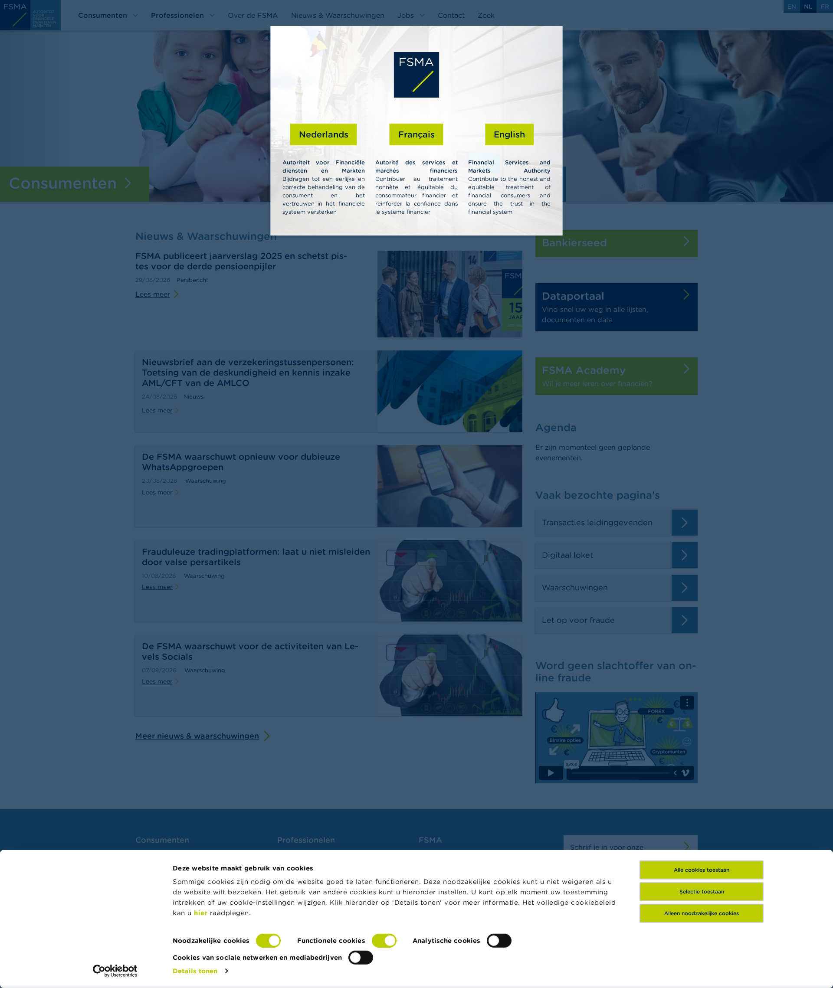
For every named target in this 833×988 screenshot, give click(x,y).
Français (416, 134)
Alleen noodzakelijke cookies (701, 913)
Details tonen (195, 971)
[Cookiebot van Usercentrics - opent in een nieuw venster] (115, 971)
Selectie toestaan (701, 891)
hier (202, 913)
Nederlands (323, 134)
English (509, 134)
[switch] (384, 941)
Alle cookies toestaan (701, 870)
